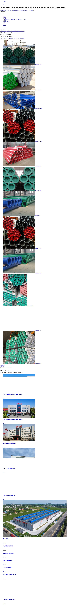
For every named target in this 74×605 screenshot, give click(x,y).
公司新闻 (4, 21)
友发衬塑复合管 (18, 19)
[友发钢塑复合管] (19, 89)
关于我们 (4, 17)
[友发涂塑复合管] (19, 64)
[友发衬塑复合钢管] (19, 141)
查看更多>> (2, 365)
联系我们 (4, 25)
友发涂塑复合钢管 (38, 108)
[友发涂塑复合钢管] (19, 108)
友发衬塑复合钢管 (38, 141)
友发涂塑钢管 (23, 19)
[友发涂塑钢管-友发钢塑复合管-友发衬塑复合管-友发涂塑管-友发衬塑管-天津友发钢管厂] (17, 10)
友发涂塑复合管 (12, 19)
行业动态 (8, 21)
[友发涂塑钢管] (19, 215)
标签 (3, 4)
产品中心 (4, 18)
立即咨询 (2, 366)
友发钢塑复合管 (6, 19)
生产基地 (4, 22)
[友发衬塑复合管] (19, 248)
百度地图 (4, 1)
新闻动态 (4, 20)
